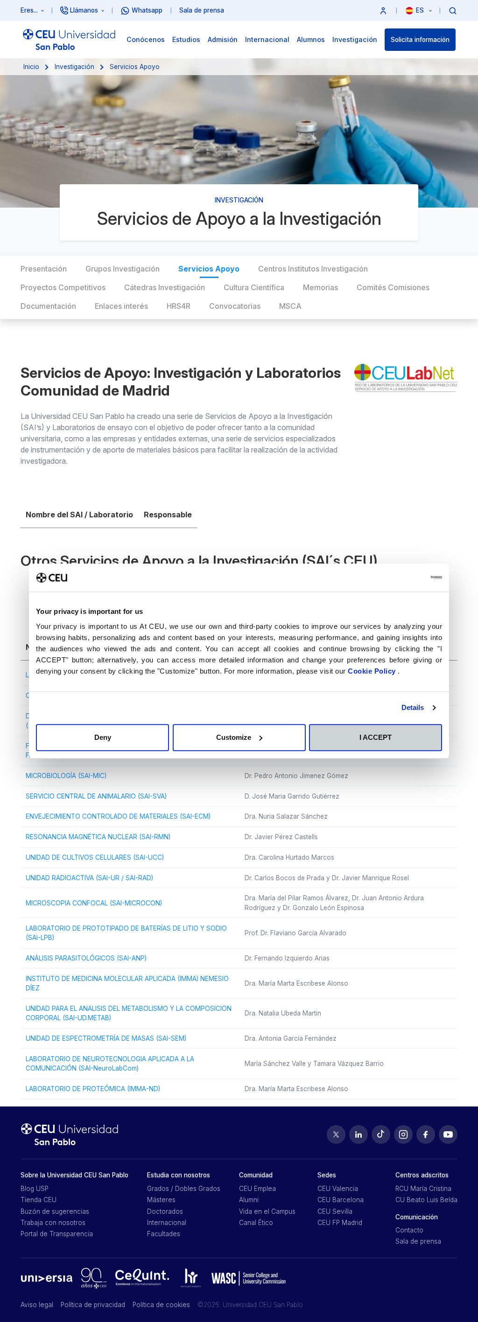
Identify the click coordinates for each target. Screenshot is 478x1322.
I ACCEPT (375, 737)
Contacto (409, 1230)
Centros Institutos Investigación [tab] (313, 268)
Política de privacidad (93, 1304)
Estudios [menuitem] (186, 39)
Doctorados (165, 1211)
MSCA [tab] (290, 306)
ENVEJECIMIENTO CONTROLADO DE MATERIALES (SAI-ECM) (118, 816)
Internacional (166, 1222)
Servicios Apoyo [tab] (208, 268)
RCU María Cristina (423, 1188)
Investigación (74, 66)
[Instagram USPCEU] (403, 1134)
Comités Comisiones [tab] (393, 287)
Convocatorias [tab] (234, 306)
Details (412, 707)
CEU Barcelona (340, 1200)
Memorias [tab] (320, 287)
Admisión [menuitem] (223, 39)
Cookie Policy (373, 671)
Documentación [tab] (48, 306)
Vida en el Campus (267, 1211)
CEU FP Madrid (339, 1222)
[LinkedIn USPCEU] (358, 1134)
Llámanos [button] (84, 10)
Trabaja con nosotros (53, 1222)
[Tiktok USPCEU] (381, 1134)
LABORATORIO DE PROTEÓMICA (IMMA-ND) (93, 1088)
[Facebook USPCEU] (425, 1134)
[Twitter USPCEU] (336, 1134)
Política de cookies (161, 1304)
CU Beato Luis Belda (426, 1200)
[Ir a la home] (69, 39)
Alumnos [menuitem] (311, 39)
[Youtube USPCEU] (448, 1134)
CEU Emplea (257, 1188)
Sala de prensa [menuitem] (201, 10)
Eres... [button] (29, 10)
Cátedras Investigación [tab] (164, 287)
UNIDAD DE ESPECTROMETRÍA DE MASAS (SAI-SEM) (106, 1038)
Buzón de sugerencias (55, 1211)
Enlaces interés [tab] (121, 306)
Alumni (249, 1200)
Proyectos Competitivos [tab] (63, 287)
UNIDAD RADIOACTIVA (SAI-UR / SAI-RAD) (89, 878)
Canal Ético (256, 1222)
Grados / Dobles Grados (183, 1188)
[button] (383, 10)
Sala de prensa (418, 1241)
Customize (233, 737)
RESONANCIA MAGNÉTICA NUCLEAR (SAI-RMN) (98, 837)
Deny (102, 737)
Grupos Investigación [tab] (122, 268)
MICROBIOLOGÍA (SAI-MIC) (66, 775)
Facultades (163, 1234)
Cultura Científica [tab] (254, 287)
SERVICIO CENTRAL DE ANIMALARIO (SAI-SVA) (96, 796)
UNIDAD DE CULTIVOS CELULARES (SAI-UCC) (95, 857)
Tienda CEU (38, 1200)
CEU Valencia (337, 1188)
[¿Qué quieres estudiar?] (452, 10)
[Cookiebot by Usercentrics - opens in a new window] (401, 577)
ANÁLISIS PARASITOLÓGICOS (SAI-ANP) (86, 958)
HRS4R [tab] (178, 306)
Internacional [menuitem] (267, 39)
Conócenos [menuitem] (146, 39)
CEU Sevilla (334, 1211)
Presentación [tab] (44, 268)
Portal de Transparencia (57, 1234)
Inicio (31, 66)
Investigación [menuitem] (354, 39)
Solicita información (420, 39)
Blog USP (35, 1188)
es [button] (421, 10)
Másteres (161, 1200)
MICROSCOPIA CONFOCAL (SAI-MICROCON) (94, 903)
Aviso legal (37, 1304)
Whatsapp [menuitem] (147, 10)
